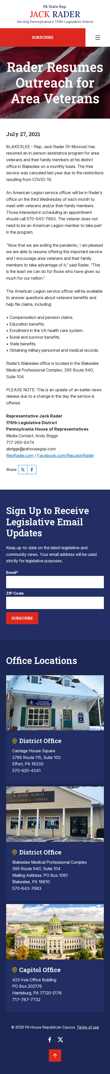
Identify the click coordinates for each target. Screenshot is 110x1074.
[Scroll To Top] (55, 1055)
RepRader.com (20, 455)
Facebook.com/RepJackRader (65, 455)
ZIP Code (15, 593)
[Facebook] (31, 469)
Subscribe (42, 37)
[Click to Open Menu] (97, 37)
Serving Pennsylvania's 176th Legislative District (55, 14)
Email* (12, 573)
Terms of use (88, 1027)
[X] (22, 469)
